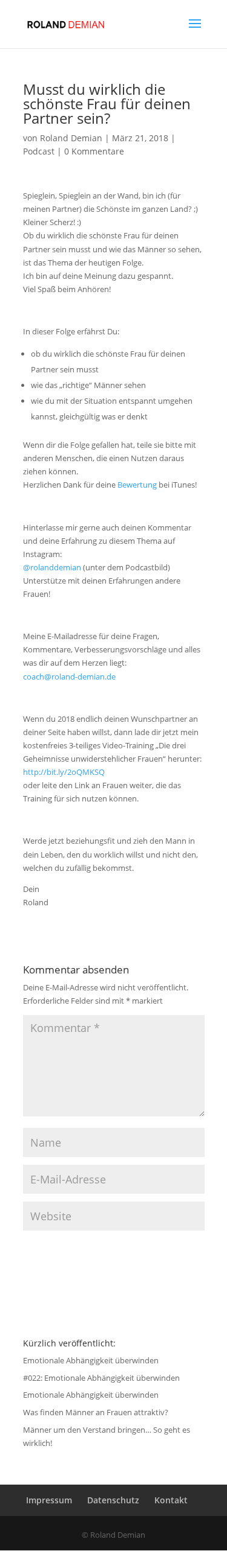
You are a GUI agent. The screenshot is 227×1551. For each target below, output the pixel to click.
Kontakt (171, 1500)
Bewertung (137, 484)
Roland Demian (71, 138)
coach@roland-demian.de (69, 676)
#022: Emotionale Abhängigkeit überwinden (101, 1377)
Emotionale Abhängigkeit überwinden (91, 1360)
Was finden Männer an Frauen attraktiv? (95, 1412)
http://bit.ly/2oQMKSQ (64, 771)
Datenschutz (113, 1500)
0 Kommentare (94, 151)
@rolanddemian (52, 567)
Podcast (38, 151)
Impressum (49, 1500)
